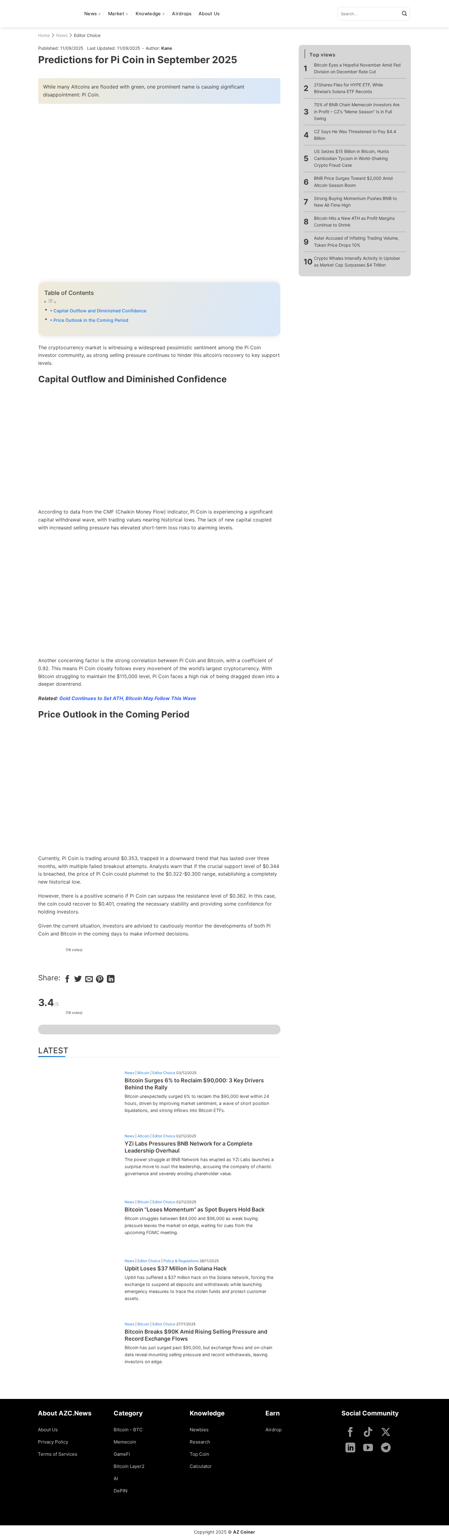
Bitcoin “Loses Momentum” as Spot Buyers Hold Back (195, 1209)
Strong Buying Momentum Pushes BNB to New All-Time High (355, 202)
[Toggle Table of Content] (159, 302)
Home (44, 35)
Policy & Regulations (181, 1261)
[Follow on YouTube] (368, 1448)
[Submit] (404, 14)
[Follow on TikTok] (368, 1433)
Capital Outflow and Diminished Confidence (99, 310)
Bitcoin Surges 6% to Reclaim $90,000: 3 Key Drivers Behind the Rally (194, 1084)
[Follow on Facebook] (350, 1433)
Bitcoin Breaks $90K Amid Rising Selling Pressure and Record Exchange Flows (196, 1335)
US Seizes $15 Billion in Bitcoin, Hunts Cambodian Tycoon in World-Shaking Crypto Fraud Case (351, 158)
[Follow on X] (386, 1433)
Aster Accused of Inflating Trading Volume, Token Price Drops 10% (356, 241)
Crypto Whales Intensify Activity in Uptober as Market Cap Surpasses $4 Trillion (357, 261)
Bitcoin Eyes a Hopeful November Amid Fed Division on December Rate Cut (357, 68)
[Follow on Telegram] (386, 1448)
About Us (209, 13)
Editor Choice (87, 35)
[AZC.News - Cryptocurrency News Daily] (56, 14)
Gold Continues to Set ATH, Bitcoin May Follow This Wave (127, 698)
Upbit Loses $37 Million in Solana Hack (176, 1268)
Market (116, 13)
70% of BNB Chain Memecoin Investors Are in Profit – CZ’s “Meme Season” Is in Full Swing (357, 111)
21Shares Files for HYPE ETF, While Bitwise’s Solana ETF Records (348, 88)
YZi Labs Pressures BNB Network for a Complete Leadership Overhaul (189, 1147)
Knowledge (148, 13)
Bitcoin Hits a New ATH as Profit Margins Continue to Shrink (354, 221)
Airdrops (182, 13)
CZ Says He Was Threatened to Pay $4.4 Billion (355, 135)
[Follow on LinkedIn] (350, 1448)
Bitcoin (143, 1072)
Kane (166, 48)
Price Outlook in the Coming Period (90, 320)
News (90, 13)
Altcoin (143, 1136)
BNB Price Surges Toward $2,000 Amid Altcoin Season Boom (353, 181)
